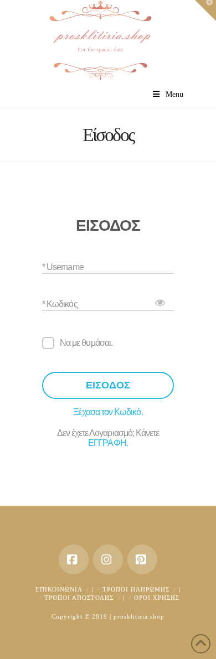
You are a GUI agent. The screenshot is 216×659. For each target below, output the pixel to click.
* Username (63, 266)
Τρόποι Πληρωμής (135, 589)
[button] (205, 10)
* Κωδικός (60, 303)
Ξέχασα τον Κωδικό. (107, 412)
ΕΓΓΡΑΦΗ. (108, 443)
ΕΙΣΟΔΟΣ (108, 385)
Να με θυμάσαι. (86, 342)
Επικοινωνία (59, 589)
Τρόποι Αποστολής (79, 597)
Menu (174, 94)
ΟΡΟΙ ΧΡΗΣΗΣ (156, 597)
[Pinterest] (142, 559)
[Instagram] (108, 559)
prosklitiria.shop (139, 616)
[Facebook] (74, 559)
